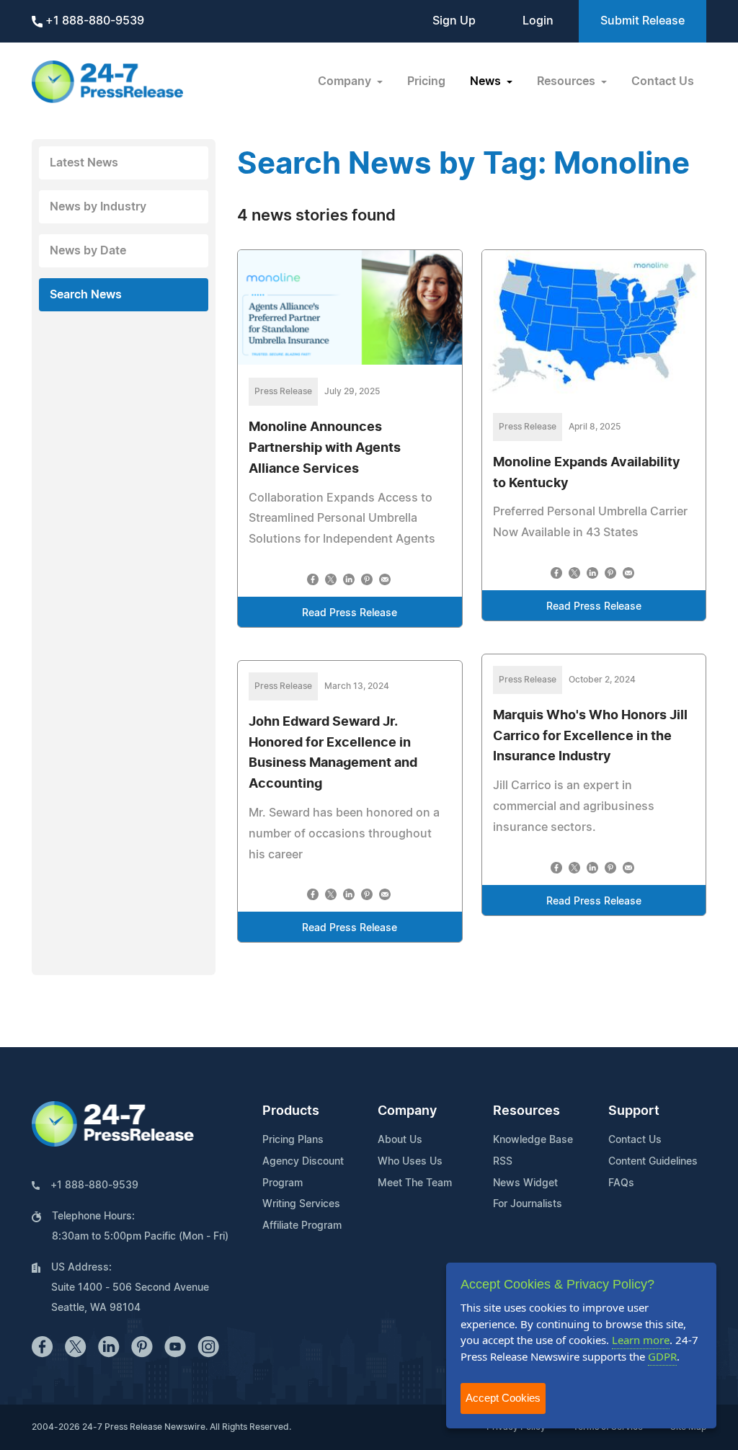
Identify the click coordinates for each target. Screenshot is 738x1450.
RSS (502, 1162)
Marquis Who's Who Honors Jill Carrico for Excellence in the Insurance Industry (590, 736)
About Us (400, 1140)
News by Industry (98, 207)
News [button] (487, 81)
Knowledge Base (533, 1140)
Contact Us (662, 81)
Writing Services (301, 1204)
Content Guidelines (653, 1162)
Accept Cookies (503, 1398)
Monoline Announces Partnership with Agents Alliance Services (325, 448)
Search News (86, 295)
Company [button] (346, 81)
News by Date (88, 251)
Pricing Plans (293, 1140)
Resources (526, 1111)
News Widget (525, 1183)
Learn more (641, 1340)
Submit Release (642, 21)
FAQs (621, 1183)
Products (290, 1111)
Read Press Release (349, 613)
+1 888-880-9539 (93, 21)
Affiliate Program (302, 1226)
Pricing (426, 81)
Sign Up (454, 21)
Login (538, 21)
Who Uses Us (410, 1162)
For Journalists (527, 1204)
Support (633, 1111)
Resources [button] (567, 81)
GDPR (662, 1356)
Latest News (84, 163)
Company (407, 1111)
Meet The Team (415, 1183)
